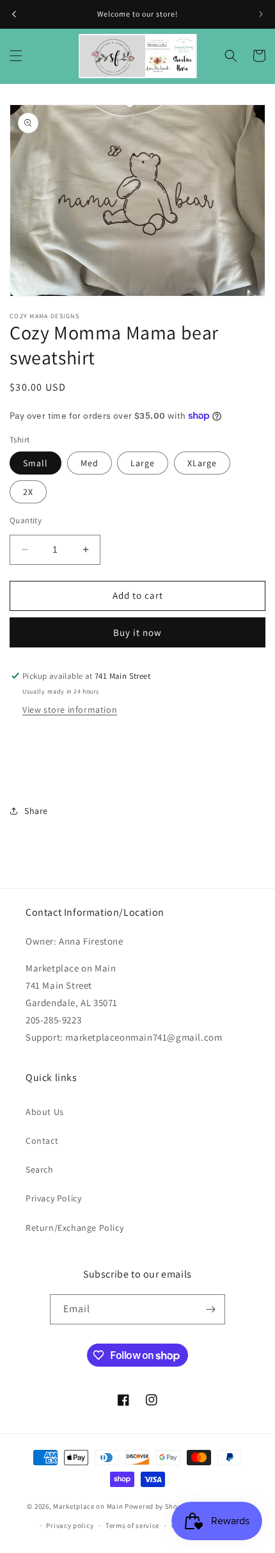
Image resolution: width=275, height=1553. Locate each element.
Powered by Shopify (158, 1505)
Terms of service (132, 1525)
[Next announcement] (261, 14)
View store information (69, 709)
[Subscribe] (210, 1309)
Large (142, 463)
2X (28, 492)
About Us (45, 1112)
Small (35, 463)
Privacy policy (69, 1525)
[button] (16, 56)
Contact (42, 1140)
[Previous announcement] (14, 14)
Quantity (26, 520)
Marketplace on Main (88, 1505)
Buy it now (137, 632)
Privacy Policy (53, 1198)
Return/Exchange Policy (74, 1227)
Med (89, 463)
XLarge (202, 463)
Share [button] (36, 811)
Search (40, 1169)
